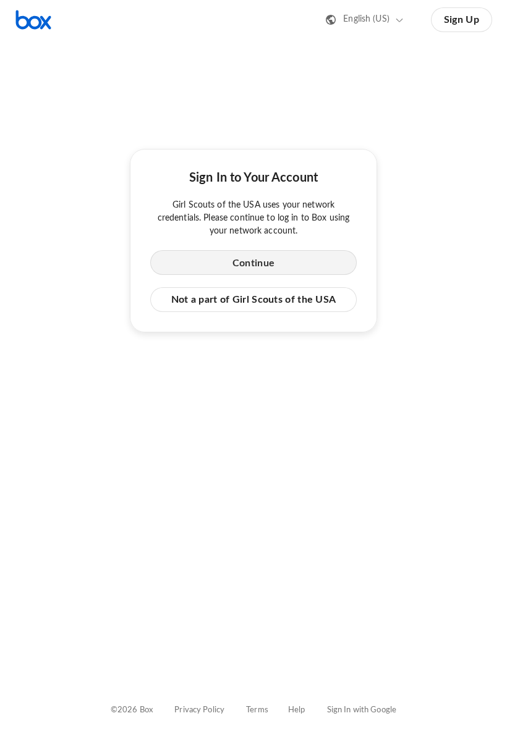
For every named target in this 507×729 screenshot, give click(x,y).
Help (296, 710)
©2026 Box (132, 710)
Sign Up (461, 20)
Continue (253, 263)
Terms (257, 710)
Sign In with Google (361, 710)
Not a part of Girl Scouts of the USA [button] (253, 300)
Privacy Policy (199, 710)
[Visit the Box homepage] (33, 20)
